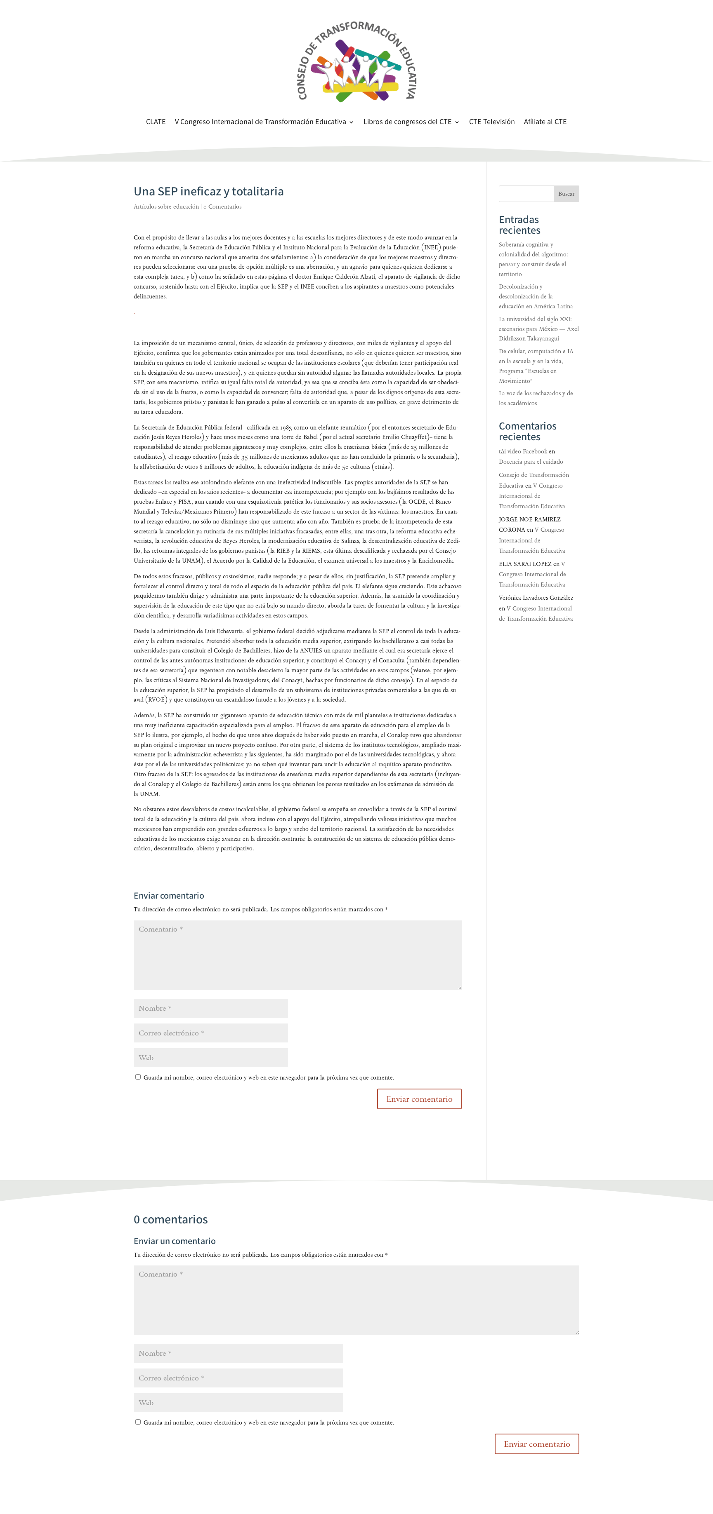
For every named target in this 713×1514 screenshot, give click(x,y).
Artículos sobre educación (166, 206)
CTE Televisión (492, 123)
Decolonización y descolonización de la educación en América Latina (536, 296)
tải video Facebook (523, 451)
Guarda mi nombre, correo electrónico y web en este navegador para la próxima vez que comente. (269, 1077)
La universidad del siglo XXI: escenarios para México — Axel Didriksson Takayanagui (539, 329)
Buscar (566, 193)
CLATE (156, 123)
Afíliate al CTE (545, 123)
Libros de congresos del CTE (408, 123)
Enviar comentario (537, 1444)
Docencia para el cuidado (531, 461)
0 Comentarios (222, 206)
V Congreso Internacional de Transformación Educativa (260, 123)
